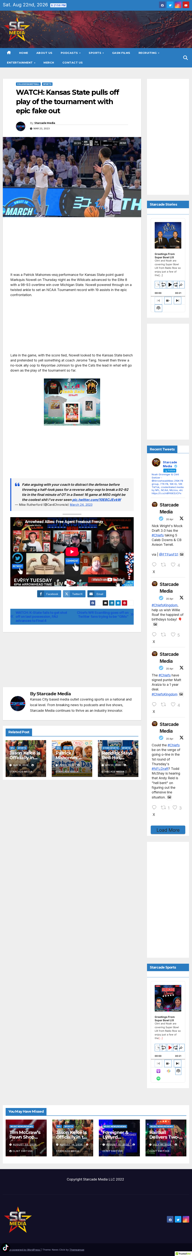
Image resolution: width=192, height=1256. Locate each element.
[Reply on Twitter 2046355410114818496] (155, 564)
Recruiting (148, 53)
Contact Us (72, 62)
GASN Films (121, 53)
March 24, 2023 (81, 505)
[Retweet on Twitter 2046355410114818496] (165, 564)
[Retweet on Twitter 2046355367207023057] (165, 634)
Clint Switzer (23, 1151)
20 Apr (169, 519)
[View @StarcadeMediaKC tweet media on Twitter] (181, 554)
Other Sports (110, 748)
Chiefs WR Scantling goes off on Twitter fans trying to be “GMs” (103, 615)
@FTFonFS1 (168, 554)
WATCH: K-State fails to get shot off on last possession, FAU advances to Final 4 (41, 617)
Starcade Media (44, 123)
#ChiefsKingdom (165, 605)
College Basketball (28, 84)
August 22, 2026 (25, 1144)
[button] (185, 58)
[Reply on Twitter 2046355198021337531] (155, 704)
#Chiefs (158, 535)
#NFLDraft (160, 769)
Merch (49, 62)
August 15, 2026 (118, 1144)
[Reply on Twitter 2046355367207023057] (155, 634)
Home (23, 53)
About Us (44, 53)
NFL (12, 748)
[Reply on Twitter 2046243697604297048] (155, 807)
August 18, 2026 (71, 1144)
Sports (95, 53)
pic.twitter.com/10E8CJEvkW (96, 500)
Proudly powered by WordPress (22, 1249)
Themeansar (76, 1249)
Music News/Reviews (21, 1126)
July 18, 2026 (162, 1144)
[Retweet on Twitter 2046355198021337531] (165, 704)
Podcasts (70, 53)
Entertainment (20, 62)
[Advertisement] (72, 245)
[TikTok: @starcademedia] (5, 1248)
